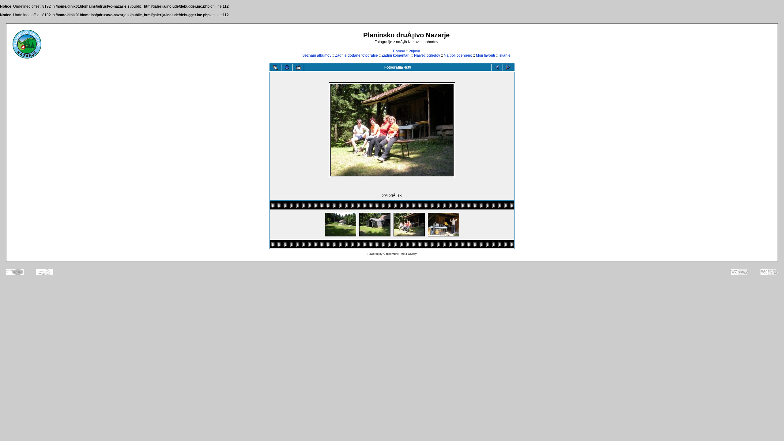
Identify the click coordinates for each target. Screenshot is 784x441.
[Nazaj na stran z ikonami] (275, 67)
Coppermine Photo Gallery (400, 253)
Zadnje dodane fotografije (356, 55)
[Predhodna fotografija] (497, 67)
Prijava (414, 51)
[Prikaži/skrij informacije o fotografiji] (286, 67)
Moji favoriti (485, 55)
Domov (399, 51)
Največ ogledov (427, 55)
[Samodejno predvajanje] (298, 67)
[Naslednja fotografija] (508, 67)
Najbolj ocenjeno (458, 55)
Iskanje (505, 55)
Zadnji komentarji (396, 55)
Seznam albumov (316, 55)
